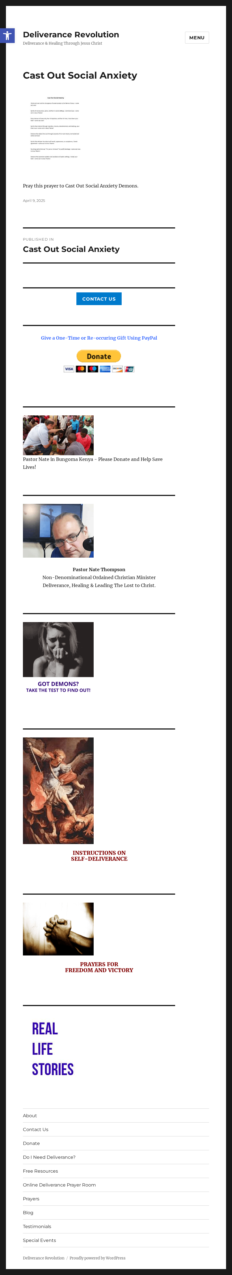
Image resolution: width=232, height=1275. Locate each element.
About (30, 1115)
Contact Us (99, 298)
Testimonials (37, 1226)
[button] (7, 35)
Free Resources (40, 1171)
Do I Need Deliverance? (49, 1157)
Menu (197, 37)
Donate (31, 1143)
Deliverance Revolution (71, 34)
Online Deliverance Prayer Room (59, 1185)
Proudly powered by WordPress (98, 1258)
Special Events (39, 1240)
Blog (28, 1212)
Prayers (31, 1198)
